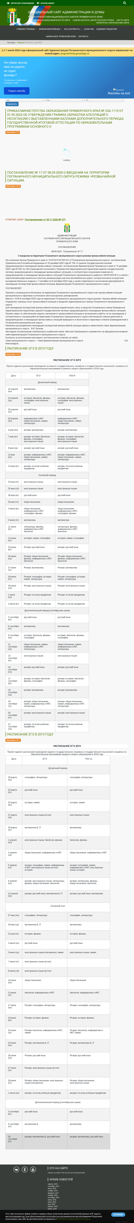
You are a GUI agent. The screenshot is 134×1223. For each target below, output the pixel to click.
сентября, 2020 (53, 1197)
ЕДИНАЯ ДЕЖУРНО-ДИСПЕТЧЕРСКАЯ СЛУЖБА (93, 20)
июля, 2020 (52, 1200)
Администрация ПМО (106, 29)
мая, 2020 (51, 1204)
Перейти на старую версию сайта (112, 23)
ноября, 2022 (53, 1191)
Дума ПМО (89, 29)
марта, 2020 (52, 1209)
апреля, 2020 (53, 1206)
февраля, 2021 (53, 1193)
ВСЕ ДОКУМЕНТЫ (72, 29)
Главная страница (26, 29)
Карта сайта (123, 20)
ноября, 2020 (53, 1195)
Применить (12, 104)
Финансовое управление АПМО (61, 36)
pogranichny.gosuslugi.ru (75, 53)
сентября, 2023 (53, 1186)
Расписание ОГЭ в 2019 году (30, 348)
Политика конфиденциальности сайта (50, 20)
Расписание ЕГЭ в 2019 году (30, 734)
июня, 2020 (52, 1202)
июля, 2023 (52, 1188)
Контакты (83, 36)
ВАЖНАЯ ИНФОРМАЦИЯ (49, 29)
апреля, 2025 (53, 1184)
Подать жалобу (16, 91)
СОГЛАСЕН (118, 1215)
